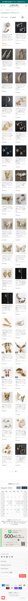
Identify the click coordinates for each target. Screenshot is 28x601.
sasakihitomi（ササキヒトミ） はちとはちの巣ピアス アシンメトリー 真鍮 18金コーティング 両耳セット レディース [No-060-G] (21, 433)
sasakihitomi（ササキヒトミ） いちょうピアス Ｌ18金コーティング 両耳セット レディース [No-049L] (7, 135)
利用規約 (10, 592)
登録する (22, 576)
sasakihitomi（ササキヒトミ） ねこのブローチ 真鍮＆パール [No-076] (7, 405)
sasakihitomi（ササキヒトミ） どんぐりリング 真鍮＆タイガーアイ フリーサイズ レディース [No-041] (21, 382)
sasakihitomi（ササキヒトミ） (7, 41)
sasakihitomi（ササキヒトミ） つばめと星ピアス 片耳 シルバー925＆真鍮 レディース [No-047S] (21, 282)
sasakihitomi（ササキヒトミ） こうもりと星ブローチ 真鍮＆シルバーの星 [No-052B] (7, 207)
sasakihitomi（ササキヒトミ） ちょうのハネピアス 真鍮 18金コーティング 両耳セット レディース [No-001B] (7, 283)
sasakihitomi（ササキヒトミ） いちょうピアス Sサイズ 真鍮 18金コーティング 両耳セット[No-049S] (21, 111)
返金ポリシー (16, 592)
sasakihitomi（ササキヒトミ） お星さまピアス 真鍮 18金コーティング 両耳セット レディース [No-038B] (21, 160)
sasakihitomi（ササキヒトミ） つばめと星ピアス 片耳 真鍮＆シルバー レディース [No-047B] (7, 307)
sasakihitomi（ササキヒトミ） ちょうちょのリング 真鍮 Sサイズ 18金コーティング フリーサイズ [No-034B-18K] (7, 233)
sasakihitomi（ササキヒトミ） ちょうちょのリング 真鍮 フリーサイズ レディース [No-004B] (7, 257)
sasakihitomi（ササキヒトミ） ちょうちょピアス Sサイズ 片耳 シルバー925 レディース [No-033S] (21, 258)
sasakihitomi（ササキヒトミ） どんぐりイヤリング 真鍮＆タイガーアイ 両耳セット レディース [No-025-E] (7, 357)
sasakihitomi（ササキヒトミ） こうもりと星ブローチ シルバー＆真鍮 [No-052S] (21, 184)
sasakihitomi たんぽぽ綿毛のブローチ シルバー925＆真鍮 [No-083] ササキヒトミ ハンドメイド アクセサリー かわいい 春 (7, 37)
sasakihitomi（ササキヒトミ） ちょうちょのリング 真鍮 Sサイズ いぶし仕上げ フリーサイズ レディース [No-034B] (21, 233)
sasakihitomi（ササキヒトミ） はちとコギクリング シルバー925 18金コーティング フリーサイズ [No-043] (7, 458)
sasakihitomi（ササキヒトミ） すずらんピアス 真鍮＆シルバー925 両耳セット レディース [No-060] (21, 208)
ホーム (2, 10)
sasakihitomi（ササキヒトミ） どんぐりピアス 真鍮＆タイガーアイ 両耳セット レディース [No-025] (7, 382)
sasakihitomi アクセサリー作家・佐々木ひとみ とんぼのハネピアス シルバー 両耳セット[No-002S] (7, 63)
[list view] (25, 17)
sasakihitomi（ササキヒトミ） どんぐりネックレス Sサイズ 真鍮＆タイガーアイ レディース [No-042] (21, 357)
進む (16, 471)
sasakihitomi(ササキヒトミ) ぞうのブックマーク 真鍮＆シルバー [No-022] (21, 62)
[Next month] (25, 487)
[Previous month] (22, 487)
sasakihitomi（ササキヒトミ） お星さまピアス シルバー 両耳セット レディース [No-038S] (7, 159)
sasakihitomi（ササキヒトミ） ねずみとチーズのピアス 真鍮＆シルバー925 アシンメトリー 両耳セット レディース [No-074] (21, 407)
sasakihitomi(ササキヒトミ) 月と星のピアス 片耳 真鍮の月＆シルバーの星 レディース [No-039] (7, 110)
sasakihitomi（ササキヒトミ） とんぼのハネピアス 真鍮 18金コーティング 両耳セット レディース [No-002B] (7, 332)
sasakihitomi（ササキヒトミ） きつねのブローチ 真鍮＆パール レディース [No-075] (7, 184)
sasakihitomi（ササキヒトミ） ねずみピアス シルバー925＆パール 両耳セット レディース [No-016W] (7, 433)
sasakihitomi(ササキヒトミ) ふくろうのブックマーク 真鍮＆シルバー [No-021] (21, 86)
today (18, 487)
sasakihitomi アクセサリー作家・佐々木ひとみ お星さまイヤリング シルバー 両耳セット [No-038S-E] (21, 37)
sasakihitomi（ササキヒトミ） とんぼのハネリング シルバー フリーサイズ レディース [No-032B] (21, 331)
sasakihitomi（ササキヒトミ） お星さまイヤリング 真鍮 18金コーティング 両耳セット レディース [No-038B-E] (21, 135)
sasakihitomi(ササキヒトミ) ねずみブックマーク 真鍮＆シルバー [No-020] (7, 86)
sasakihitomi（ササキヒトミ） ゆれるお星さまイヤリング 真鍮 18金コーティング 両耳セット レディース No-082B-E (21, 458)
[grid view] (22, 17)
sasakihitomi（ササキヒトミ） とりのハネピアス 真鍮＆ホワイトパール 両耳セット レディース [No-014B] (21, 308)
